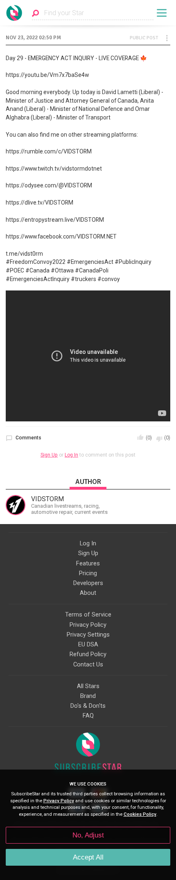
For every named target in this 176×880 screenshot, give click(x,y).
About (88, 592)
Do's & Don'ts (88, 705)
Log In (71, 455)
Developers (88, 583)
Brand (88, 696)
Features (88, 563)
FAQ (88, 715)
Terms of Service (88, 614)
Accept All (88, 857)
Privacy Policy (88, 624)
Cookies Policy (140, 814)
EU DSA (88, 644)
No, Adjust (88, 835)
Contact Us (88, 664)
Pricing (88, 573)
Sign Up (49, 455)
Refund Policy (88, 654)
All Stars (88, 686)
